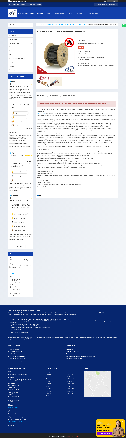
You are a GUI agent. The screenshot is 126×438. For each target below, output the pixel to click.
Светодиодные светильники (74, 358)
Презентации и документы (17, 58)
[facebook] (38, 196)
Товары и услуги (59, 13)
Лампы (68, 361)
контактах (43, 105)
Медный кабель (14, 349)
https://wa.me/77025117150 (16, 421)
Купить (81, 47)
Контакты (79, 13)
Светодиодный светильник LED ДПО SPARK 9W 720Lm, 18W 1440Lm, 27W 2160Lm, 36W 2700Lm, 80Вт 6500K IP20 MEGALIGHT (21, 164)
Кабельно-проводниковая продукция (52, 24)
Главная (48, 13)
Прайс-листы (13, 47)
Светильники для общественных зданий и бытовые (80, 356)
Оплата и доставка (92, 13)
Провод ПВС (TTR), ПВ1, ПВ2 (17, 358)
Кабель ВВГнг (82, 24)
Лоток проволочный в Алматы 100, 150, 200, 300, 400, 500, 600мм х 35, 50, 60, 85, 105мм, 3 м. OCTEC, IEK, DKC (21, 105)
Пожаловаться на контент (72, 436)
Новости (11, 50)
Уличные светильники (72, 351)
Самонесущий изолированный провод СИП (22, 361)
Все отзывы (20, 246)
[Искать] (31, 25)
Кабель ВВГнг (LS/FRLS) (70, 24)
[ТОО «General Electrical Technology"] (12, 13)
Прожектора (69, 349)
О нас (70, 13)
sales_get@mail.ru (14, 273)
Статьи (11, 54)
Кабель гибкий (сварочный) (17, 356)
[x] (40, 196)
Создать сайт (20, 1)
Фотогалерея (13, 39)
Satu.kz (70, 434)
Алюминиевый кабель (16, 351)
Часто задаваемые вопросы (17, 70)
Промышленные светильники (74, 354)
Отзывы (11, 66)
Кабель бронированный (16, 354)
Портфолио (12, 35)
